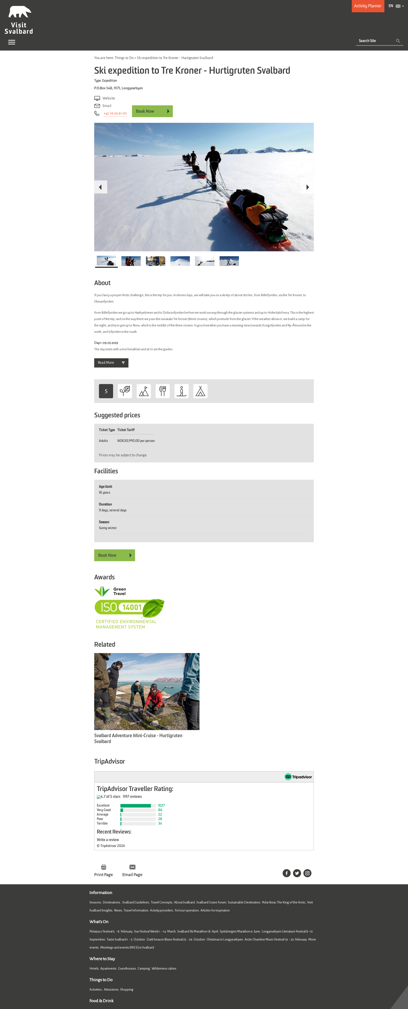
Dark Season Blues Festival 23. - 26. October (176, 939)
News (118, 910)
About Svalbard (184, 902)
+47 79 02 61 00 (115, 113)
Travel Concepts (161, 902)
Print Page (103, 874)
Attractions (111, 989)
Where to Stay (102, 958)
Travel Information (136, 910)
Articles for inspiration (215, 910)
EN (391, 6)
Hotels (94, 968)
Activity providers (161, 910)
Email (106, 106)
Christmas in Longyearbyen (225, 939)
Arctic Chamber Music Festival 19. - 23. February (276, 939)
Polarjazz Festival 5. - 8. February (110, 931)
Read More (106, 362)
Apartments (108, 968)
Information (100, 892)
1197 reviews (132, 797)
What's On (99, 921)
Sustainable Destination (244, 902)
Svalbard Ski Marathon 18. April (197, 931)
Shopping (127, 989)
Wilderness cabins (164, 968)
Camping (144, 968)
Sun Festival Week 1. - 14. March (155, 931)
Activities (95, 989)
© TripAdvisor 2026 (111, 846)
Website (108, 98)
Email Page (132, 874)
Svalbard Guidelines (135, 902)
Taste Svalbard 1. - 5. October (126, 939)
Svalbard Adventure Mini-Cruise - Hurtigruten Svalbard (138, 739)
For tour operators (187, 910)
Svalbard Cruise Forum (211, 902)
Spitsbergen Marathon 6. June (240, 931)
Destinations (112, 902)
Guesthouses (127, 968)
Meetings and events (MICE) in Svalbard (127, 947)
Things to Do (101, 979)
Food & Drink (101, 1000)
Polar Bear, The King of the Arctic (284, 902)
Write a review (108, 840)
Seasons (95, 902)
